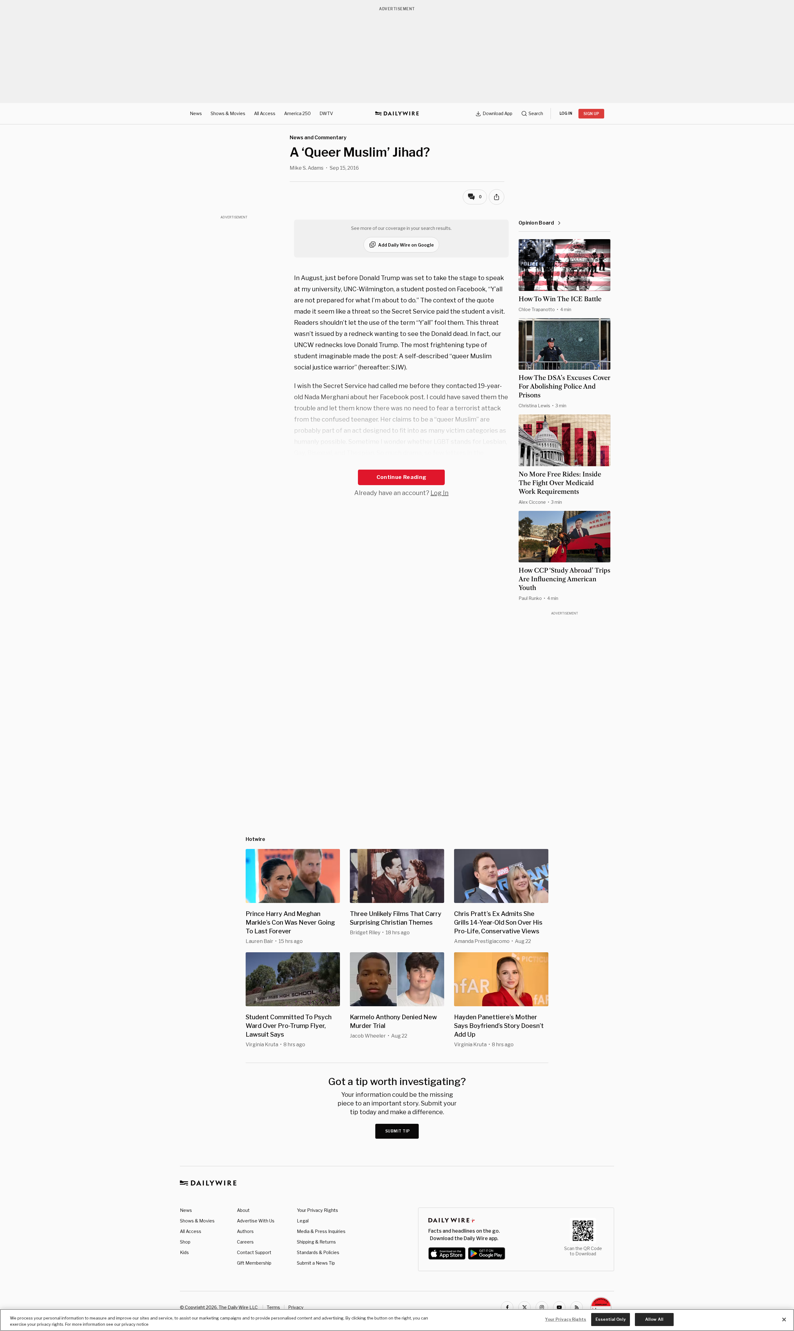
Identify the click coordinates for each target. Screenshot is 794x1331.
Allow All (654, 1319)
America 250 (297, 113)
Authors (245, 1231)
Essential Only (611, 1319)
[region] (397, 1320)
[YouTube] (559, 1307)
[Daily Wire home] (397, 113)
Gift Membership (254, 1263)
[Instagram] (542, 1307)
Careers (245, 1241)
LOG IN (566, 113)
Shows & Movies (228, 113)
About (243, 1210)
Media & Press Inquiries (321, 1231)
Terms (273, 1307)
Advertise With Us (255, 1220)
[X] (524, 1307)
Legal (303, 1220)
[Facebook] (507, 1307)
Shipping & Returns (316, 1241)
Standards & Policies (318, 1252)
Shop (185, 1241)
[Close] (784, 1319)
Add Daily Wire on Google (406, 245)
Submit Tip (397, 1131)
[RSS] (576, 1307)
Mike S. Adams (306, 168)
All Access (264, 113)
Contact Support (254, 1252)
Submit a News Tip (316, 1263)
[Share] (496, 197)
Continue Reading (401, 477)
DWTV (326, 113)
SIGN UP (591, 113)
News (196, 113)
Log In (439, 493)
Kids (184, 1252)
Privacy (295, 1307)
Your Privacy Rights (317, 1210)
